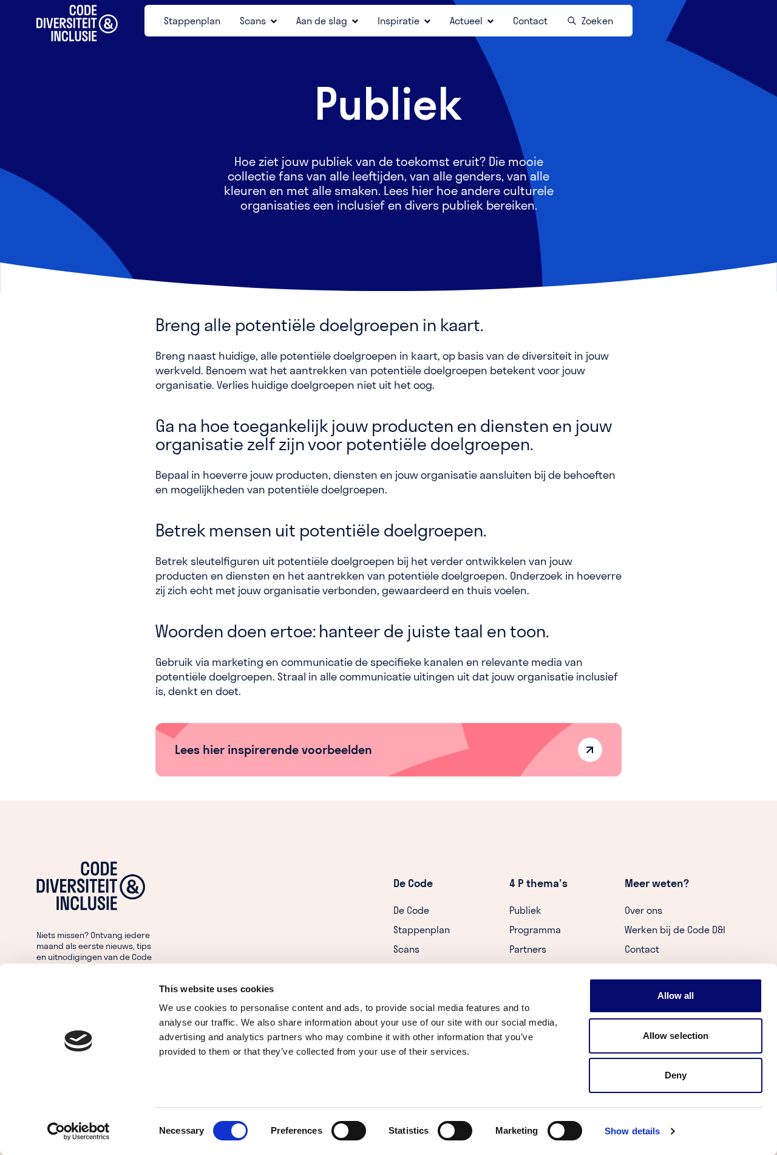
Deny (676, 1075)
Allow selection (676, 1035)
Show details (632, 1131)
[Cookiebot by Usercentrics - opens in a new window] (78, 1131)
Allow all (675, 995)
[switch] (348, 1130)
